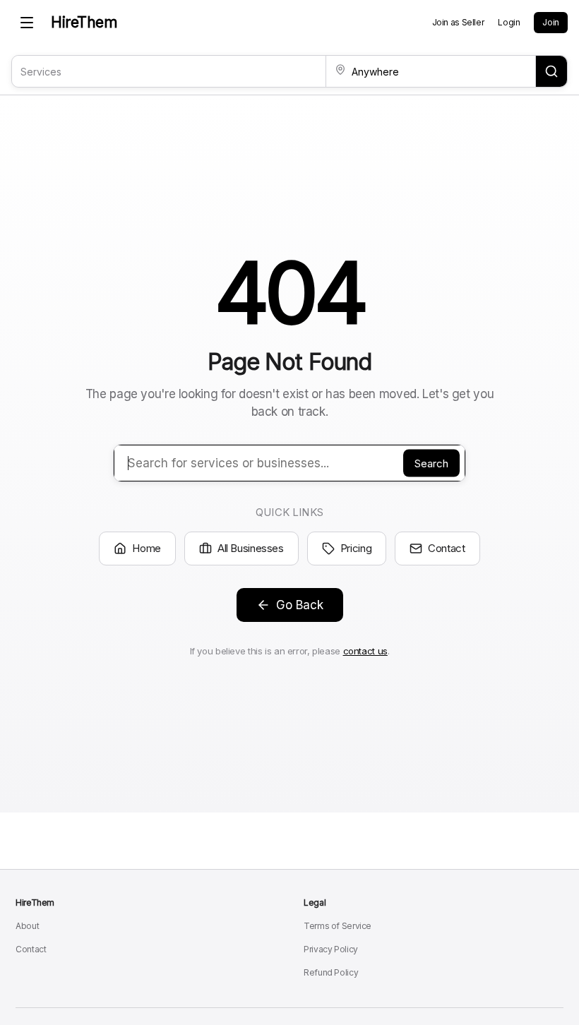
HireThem (84, 22)
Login (509, 22)
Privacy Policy (331, 949)
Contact (446, 548)
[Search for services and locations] (551, 71)
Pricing (355, 548)
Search (431, 462)
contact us (365, 651)
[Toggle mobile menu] (26, 22)
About (27, 926)
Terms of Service (337, 926)
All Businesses (250, 548)
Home (146, 548)
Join (550, 22)
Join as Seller (458, 22)
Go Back (299, 605)
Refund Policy (331, 972)
